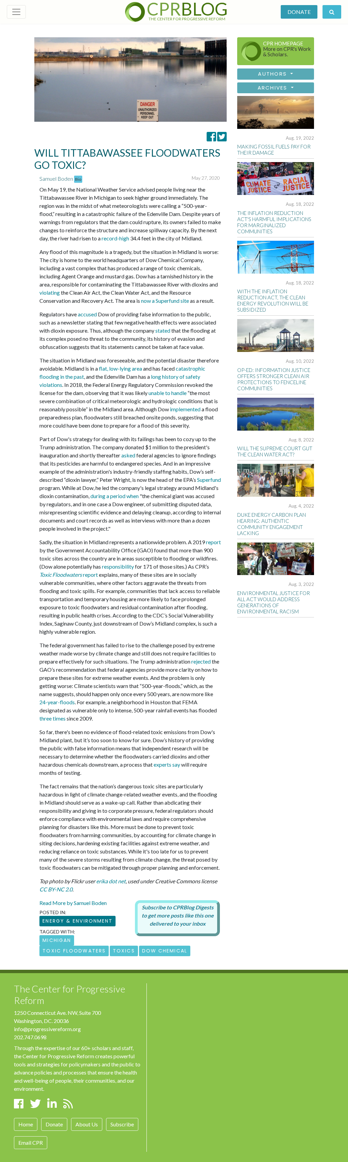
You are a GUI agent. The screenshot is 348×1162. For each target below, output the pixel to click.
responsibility (118, 566)
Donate (299, 11)
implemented (185, 409)
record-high (115, 238)
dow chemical (164, 950)
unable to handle (168, 393)
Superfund (209, 479)
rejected (201, 661)
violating (49, 292)
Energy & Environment (77, 921)
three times (52, 718)
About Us (86, 1124)
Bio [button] (78, 179)
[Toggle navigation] (16, 12)
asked (128, 455)
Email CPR (30, 1142)
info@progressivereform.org (47, 1029)
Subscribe (122, 1124)
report (213, 542)
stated (162, 330)
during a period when (114, 496)
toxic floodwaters (74, 950)
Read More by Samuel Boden (73, 903)
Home (25, 1124)
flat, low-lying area (120, 368)
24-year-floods (57, 702)
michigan (56, 940)
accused (87, 314)
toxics (124, 950)
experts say (167, 764)
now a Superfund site (165, 300)
